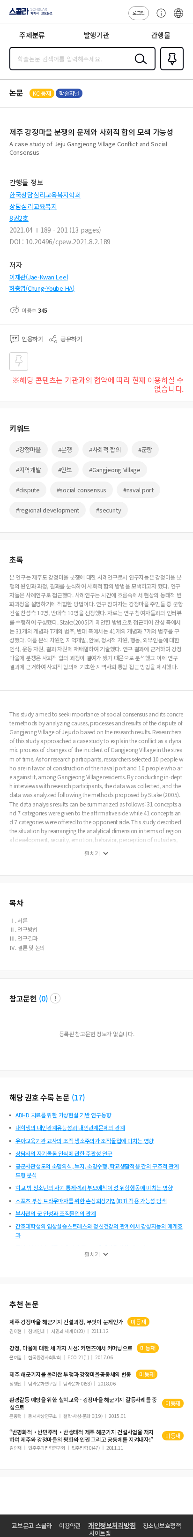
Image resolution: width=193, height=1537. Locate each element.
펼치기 (92, 853)
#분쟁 (65, 449)
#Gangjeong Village (115, 469)
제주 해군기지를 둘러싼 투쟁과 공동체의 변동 (70, 1374)
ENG (178, 17)
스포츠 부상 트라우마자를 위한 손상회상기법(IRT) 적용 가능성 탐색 (90, 1201)
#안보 (65, 469)
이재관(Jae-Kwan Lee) (38, 276)
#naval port (138, 489)
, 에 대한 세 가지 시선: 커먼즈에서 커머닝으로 (70, 1348)
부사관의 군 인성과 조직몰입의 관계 (55, 1213)
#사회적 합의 (105, 449)
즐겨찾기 (170, 69)
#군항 (145, 449)
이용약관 (70, 1525)
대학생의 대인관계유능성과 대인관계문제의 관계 (70, 1127)
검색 (139, 66)
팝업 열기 (55, 998)
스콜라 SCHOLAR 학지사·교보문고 (29, 14)
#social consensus (81, 489)
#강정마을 (28, 449)
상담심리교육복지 (33, 206)
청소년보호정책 (162, 1525)
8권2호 (19, 218)
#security (108, 509)
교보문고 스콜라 (32, 1525)
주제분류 (32, 35)
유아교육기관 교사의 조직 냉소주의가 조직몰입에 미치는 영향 (84, 1141)
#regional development (47, 509)
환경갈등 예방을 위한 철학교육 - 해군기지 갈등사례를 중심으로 (83, 1403)
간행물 (161, 35)
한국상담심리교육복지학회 (45, 194)
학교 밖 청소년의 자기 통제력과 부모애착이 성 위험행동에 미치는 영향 (93, 1187)
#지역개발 (28, 469)
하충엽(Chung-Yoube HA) (41, 288)
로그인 (139, 12)
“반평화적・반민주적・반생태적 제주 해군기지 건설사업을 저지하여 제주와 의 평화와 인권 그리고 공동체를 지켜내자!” (81, 1435)
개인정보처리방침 (112, 1525)
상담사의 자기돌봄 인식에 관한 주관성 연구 (63, 1153)
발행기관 (97, 35)
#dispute (28, 489)
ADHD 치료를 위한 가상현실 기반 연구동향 (63, 1115)
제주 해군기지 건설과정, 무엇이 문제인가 (66, 1322)
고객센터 (159, 17)
